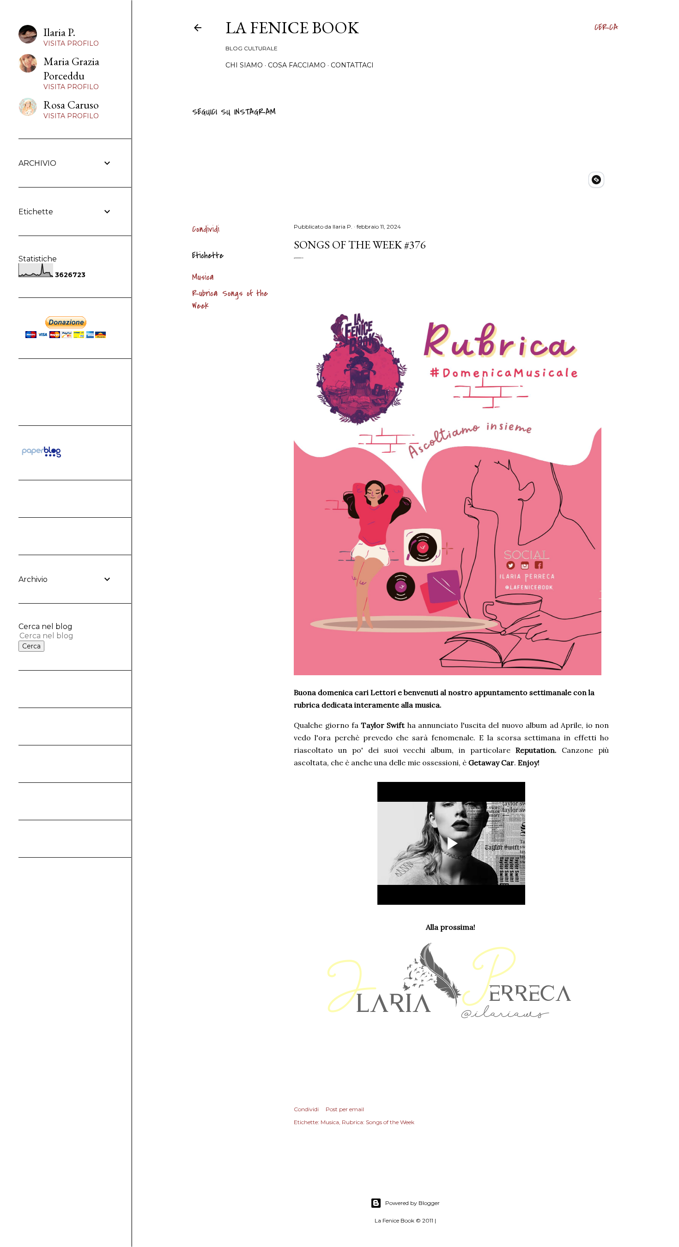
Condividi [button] (205, 229)
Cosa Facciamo (297, 65)
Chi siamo (244, 65)
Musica (202, 277)
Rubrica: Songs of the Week (378, 1122)
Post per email (345, 1109)
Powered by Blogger (412, 1202)
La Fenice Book (292, 27)
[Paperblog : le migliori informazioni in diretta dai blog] (41, 457)
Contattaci (352, 65)
